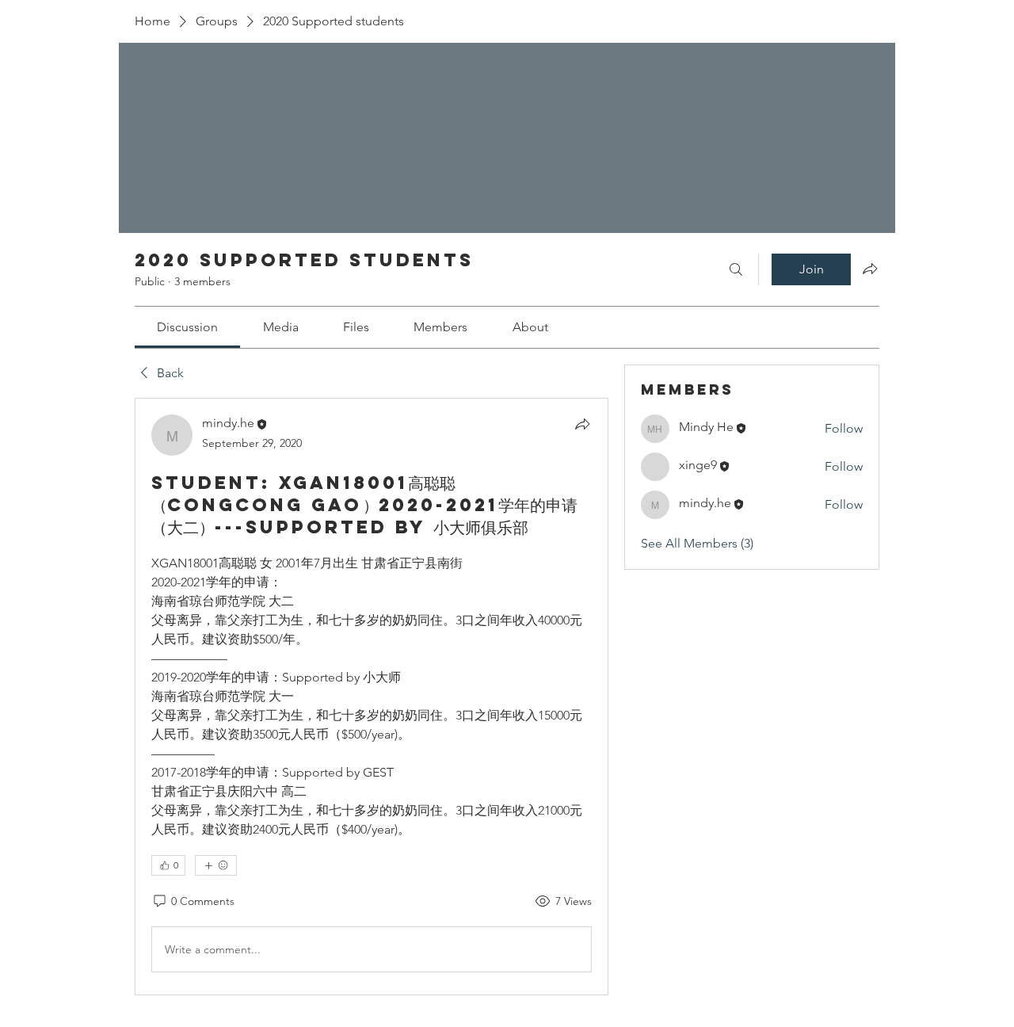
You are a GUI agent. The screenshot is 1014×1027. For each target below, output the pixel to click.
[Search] (735, 269)
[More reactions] (216, 865)
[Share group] (869, 268)
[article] (371, 696)
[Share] (582, 423)
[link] (187, 326)
